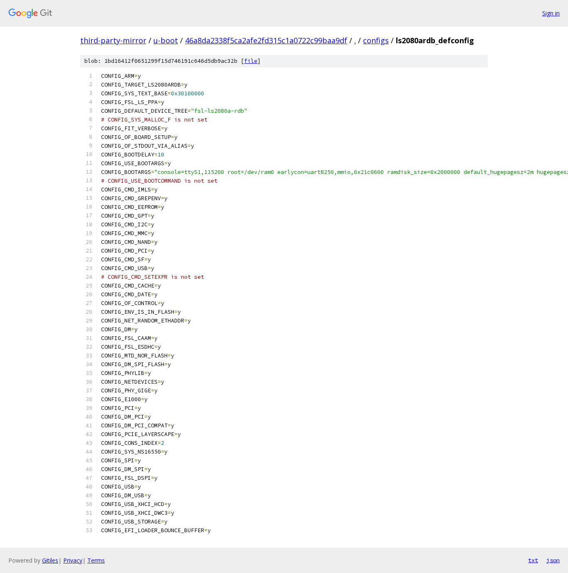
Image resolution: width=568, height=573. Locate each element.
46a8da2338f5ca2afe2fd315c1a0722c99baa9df (266, 40)
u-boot (165, 40)
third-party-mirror (113, 40)
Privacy (72, 560)
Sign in (551, 13)
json (553, 560)
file (250, 60)
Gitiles (50, 560)
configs (376, 40)
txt (533, 560)
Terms (96, 560)
